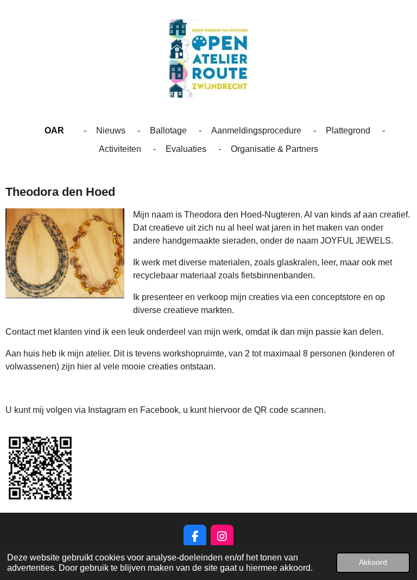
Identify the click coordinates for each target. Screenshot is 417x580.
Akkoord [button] (373, 562)
